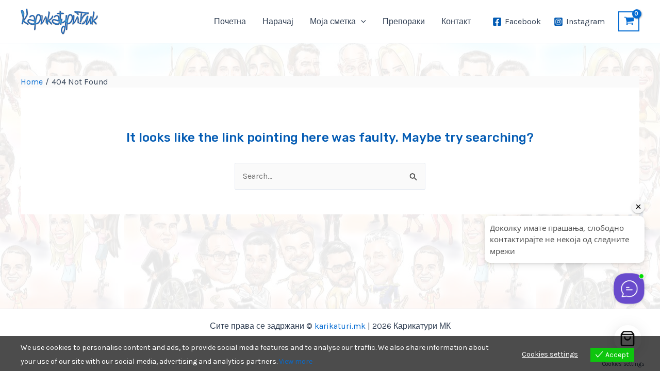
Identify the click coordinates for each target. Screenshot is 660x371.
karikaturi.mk (340, 326)
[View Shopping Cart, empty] (628, 21)
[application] (361, 21)
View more (295, 361)
